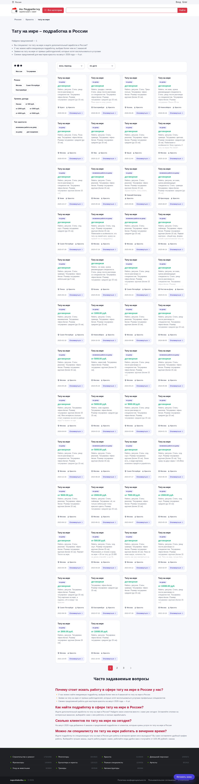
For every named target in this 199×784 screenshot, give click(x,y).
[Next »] (131, 668)
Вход (178, 2)
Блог (184, 2)
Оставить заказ (184, 777)
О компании (183, 780)
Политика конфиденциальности (132, 780)
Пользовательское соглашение (162, 780)
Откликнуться (75, 113)
